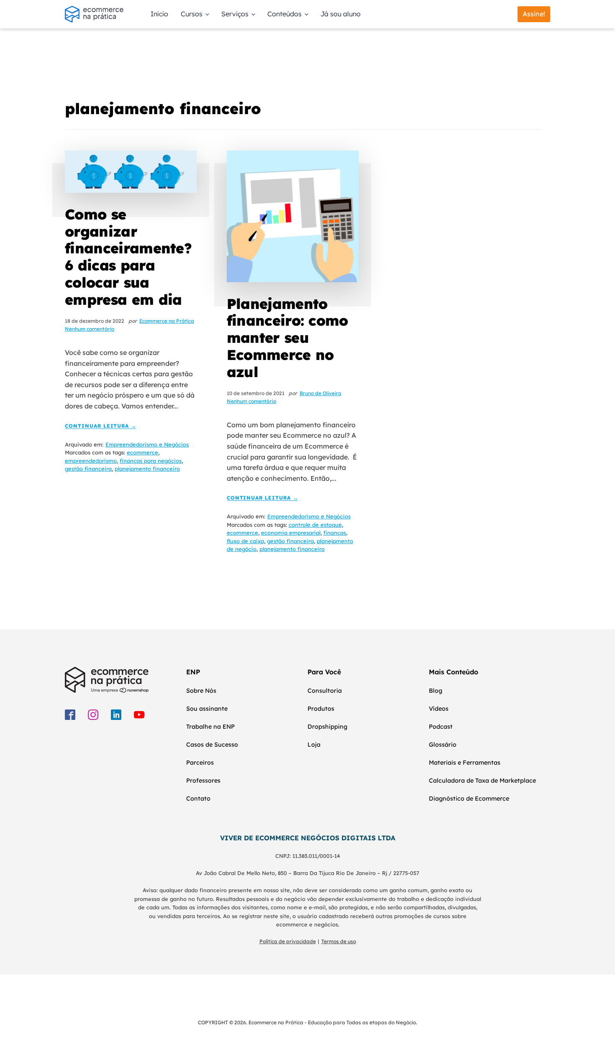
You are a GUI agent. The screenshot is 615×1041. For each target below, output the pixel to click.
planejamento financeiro (147, 468)
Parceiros (200, 762)
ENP (193, 672)
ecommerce (142, 452)
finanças (334, 532)
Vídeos (438, 708)
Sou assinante (207, 708)
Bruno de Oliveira (320, 393)
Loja (314, 744)
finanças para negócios (151, 460)
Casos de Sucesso (212, 744)
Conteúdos (284, 14)
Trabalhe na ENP (210, 726)
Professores (203, 780)
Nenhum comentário (89, 329)
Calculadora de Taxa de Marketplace (482, 780)
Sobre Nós (201, 690)
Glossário (442, 744)
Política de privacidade (287, 941)
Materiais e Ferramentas (464, 762)
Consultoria (325, 690)
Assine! (534, 14)
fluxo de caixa (245, 541)
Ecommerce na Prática (166, 321)
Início (159, 14)
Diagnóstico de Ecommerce (469, 798)
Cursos (191, 14)
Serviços (235, 14)
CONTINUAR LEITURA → (100, 426)
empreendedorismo (91, 460)
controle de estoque (315, 524)
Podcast (441, 726)
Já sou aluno (340, 14)
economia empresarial (290, 532)
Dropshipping (327, 726)
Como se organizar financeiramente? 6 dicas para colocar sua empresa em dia (128, 257)
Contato (198, 798)
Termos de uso (338, 941)
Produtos (321, 708)
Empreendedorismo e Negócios (147, 444)
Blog (435, 690)
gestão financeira (88, 468)
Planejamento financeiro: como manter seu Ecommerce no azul (287, 338)
